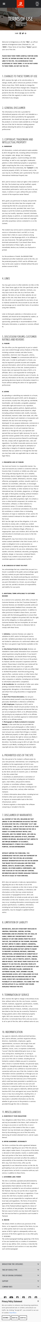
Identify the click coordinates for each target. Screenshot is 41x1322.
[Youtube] (11, 1297)
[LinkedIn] (36, 1297)
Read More (12, 1312)
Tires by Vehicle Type (9, 1269)
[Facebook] (20, 33)
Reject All (15, 1318)
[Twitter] (23, 33)
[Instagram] (17, 1297)
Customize (5, 1318)
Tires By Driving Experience (12, 1275)
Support (5, 1281)
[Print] (25, 33)
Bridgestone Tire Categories (12, 1264)
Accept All (23, 1318)
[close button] (38, 1301)
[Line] (30, 1297)
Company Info (7, 1286)
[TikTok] (23, 1297)
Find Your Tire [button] (37, 3)
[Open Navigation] (4, 4)
